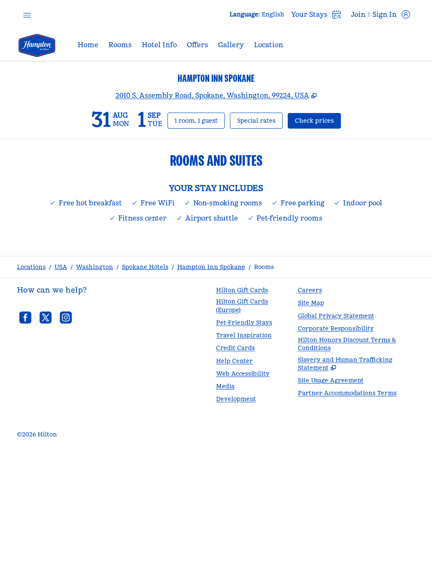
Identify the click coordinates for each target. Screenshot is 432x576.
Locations (31, 267)
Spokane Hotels (145, 267)
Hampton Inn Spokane (211, 267)
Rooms (264, 267)
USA (60, 267)
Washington (94, 267)
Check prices (318, 120)
